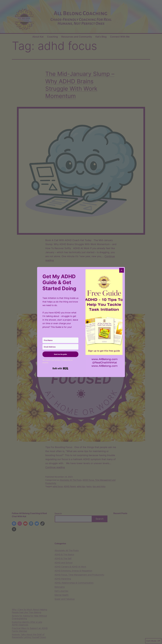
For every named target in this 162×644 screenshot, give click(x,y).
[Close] (121, 270)
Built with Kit (60, 368)
